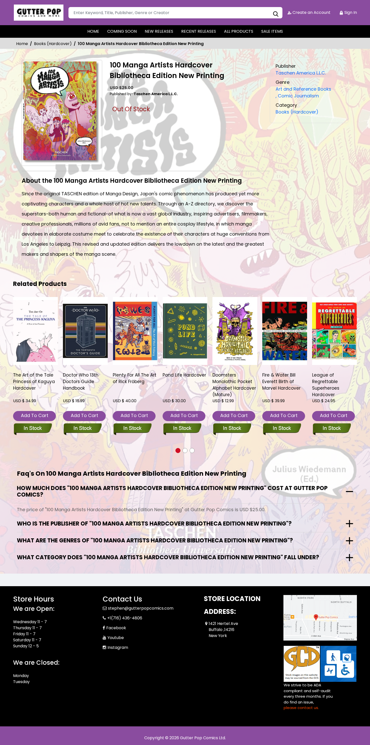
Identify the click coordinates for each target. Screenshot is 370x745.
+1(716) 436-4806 (124, 618)
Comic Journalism (297, 96)
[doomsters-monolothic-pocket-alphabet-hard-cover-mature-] (234, 331)
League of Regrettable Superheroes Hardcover (325, 385)
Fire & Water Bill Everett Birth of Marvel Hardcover (281, 381)
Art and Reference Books (303, 89)
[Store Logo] (38, 13)
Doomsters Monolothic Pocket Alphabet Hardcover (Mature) (234, 385)
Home (22, 44)
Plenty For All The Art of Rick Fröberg (134, 378)
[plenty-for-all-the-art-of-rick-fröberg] (135, 331)
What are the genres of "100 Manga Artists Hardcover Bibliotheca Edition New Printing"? (155, 540)
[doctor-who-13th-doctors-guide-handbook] (85, 331)
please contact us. (301, 707)
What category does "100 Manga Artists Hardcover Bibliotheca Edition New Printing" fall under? (168, 557)
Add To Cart (34, 415)
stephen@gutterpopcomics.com (140, 608)
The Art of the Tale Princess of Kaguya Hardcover (34, 381)
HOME (93, 31)
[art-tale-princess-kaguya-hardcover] (35, 331)
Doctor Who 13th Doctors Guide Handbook (80, 381)
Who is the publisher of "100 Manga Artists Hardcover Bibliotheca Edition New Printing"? (154, 524)
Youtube (115, 638)
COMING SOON (122, 31)
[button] (177, 450)
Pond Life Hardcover (184, 375)
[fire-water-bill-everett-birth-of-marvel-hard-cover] (284, 331)
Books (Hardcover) (53, 44)
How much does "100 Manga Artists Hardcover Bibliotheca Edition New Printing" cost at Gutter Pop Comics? (172, 491)
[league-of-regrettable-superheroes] (334, 331)
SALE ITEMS (272, 31)
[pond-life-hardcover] (185, 331)
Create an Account (310, 12)
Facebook (116, 628)
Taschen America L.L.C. (301, 73)
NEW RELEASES (159, 31)
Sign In (350, 12)
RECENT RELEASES (198, 31)
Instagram (117, 647)
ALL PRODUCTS (238, 31)
